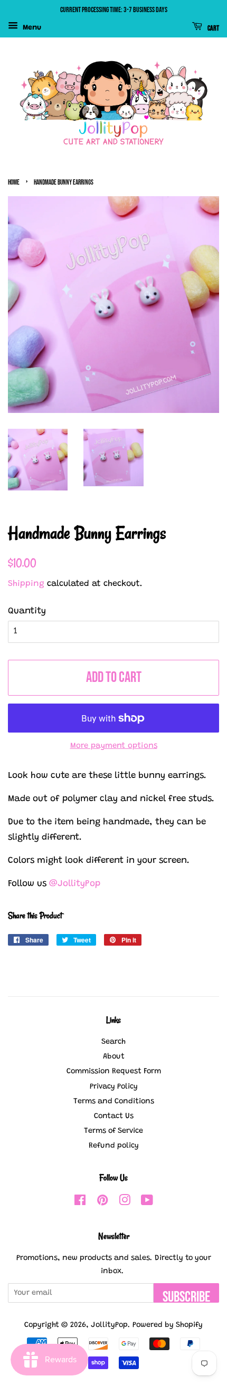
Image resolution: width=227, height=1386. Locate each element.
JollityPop (109, 1325)
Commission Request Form (114, 1071)
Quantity (27, 611)
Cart (212, 27)
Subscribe (186, 1295)
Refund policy (114, 1146)
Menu (31, 28)
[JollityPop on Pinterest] (102, 1203)
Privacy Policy (114, 1087)
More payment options (113, 746)
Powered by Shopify (168, 1325)
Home (14, 183)
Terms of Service (113, 1131)
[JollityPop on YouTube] (147, 1203)
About (114, 1057)
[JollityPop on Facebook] (80, 1203)
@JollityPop (73, 884)
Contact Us (114, 1116)
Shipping (26, 584)
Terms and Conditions (113, 1101)
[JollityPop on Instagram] (124, 1203)
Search (113, 1042)
